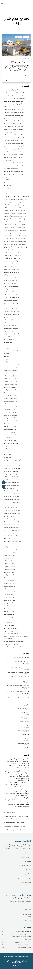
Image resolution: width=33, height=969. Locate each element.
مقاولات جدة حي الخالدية (9, 569)
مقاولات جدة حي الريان (9, 577)
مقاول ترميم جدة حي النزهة (10, 432)
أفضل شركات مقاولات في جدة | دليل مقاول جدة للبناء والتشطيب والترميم (17, 662)
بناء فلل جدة (26, 763)
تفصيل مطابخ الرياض (26, 882)
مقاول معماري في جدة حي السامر (11, 496)
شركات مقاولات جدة (8, 249)
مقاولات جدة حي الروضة (9, 575)
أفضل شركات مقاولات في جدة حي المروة (13, 157)
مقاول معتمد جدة (7, 457)
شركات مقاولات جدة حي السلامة (11, 291)
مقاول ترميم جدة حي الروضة (10, 390)
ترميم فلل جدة (7, 182)
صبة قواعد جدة (10, 782)
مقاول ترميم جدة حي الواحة (10, 440)
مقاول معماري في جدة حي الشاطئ (12, 502)
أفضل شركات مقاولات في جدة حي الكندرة (13, 148)
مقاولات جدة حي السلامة (9, 586)
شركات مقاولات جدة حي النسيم (11, 325)
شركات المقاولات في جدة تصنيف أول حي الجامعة (15, 207)
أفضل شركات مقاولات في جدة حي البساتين (13, 101)
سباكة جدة (6, 193)
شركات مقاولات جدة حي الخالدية (11, 275)
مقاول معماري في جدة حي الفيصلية (12, 513)
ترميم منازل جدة (7, 185)
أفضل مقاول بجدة (13, 759)
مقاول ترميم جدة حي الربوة (10, 387)
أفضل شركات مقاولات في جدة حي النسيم (13, 165)
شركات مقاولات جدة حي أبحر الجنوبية (12, 252)
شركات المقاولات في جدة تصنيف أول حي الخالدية (15, 213)
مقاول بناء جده (26, 738)
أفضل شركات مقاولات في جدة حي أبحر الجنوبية (14, 92)
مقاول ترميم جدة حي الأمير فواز (11, 367)
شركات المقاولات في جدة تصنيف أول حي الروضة (15, 216)
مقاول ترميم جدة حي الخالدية (10, 384)
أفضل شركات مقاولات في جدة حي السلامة (13, 132)
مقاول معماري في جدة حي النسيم (11, 532)
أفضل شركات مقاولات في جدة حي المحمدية (14, 151)
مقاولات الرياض (27, 873)
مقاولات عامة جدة (13, 791)
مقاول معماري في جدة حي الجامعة (12, 476)
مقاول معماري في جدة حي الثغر (11, 474)
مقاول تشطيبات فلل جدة (10, 793)
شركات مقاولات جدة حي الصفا (11, 300)
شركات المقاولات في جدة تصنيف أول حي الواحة (15, 244)
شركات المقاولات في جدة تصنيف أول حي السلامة (15, 221)
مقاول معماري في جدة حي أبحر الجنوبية (13, 460)
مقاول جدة (6, 446)
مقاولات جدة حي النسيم (9, 619)
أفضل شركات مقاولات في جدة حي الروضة (13, 120)
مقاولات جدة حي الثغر (9, 561)
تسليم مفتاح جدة (7, 188)
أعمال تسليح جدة (25, 759)
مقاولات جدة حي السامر (9, 583)
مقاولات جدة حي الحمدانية (10, 566)
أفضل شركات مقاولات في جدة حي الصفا (13, 140)
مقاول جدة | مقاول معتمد (23, 743)
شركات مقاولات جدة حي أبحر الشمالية (12, 255)
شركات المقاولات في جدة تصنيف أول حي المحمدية (15, 238)
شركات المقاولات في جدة (23, 708)
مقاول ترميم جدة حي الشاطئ (10, 404)
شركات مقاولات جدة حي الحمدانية (11, 272)
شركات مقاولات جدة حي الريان (11, 283)
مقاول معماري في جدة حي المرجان (12, 521)
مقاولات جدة (19, 37)
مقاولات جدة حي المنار (9, 614)
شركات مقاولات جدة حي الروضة (11, 280)
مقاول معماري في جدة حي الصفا (11, 507)
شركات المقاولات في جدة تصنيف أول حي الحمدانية (15, 210)
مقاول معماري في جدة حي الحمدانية (12, 479)
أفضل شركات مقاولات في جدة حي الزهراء (13, 126)
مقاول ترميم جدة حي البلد (9, 373)
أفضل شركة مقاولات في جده (22, 712)
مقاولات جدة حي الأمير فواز (10, 552)
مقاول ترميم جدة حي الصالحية (10, 406)
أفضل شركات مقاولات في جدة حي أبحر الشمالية (15, 95)
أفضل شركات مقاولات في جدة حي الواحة (13, 171)
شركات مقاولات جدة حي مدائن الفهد (12, 333)
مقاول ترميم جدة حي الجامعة (10, 378)
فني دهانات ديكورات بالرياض (24, 878)
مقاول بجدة (25, 37)
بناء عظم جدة (7, 179)
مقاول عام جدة (7, 448)
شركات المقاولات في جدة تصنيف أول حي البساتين (15, 202)
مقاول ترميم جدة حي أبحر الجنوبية (11, 361)
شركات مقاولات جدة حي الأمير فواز (12, 258)
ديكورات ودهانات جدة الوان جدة (23, 857)
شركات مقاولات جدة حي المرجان (11, 314)
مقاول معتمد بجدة (16, 802)
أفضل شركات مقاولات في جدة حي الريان (13, 123)
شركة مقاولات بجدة (24, 747)
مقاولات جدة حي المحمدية (10, 605)
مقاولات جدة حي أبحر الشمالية (10, 549)
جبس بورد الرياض (27, 852)
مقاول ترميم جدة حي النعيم (10, 437)
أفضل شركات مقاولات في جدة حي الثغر (13, 106)
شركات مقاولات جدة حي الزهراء (11, 286)
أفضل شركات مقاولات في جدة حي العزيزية (13, 143)
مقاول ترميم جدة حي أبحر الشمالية (11, 364)
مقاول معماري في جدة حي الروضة (11, 488)
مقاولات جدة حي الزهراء (9, 580)
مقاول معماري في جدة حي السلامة (12, 499)
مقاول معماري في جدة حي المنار (11, 527)
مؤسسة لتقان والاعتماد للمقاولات (11, 350)
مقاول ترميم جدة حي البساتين (10, 370)
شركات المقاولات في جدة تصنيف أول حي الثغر (14, 204)
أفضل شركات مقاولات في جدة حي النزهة (13, 162)
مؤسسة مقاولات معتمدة (9, 353)
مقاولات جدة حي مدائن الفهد (10, 628)
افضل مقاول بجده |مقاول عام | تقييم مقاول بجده (14, 644)
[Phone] (3, 482)
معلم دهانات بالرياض (26, 865)
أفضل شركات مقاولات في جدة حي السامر (13, 129)
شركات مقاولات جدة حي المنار (11, 319)
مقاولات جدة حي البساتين (9, 555)
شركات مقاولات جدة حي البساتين (11, 261)
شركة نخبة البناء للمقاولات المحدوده (21, 725)
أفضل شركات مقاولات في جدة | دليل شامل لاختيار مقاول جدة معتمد (18, 686)
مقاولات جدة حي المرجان (9, 608)
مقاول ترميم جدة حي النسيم (10, 434)
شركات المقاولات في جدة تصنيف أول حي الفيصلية (15, 233)
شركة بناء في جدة (8, 336)
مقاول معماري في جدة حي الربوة (11, 485)
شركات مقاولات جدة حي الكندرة (11, 308)
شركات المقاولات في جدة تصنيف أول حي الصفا (14, 227)
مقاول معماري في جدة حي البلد (11, 471)
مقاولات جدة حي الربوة (9, 572)
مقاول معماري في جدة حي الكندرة (11, 516)
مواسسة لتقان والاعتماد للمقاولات (11, 631)
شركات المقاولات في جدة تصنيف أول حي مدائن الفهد (16, 247)
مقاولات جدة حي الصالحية (9, 591)
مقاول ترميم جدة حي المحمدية (10, 420)
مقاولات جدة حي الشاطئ (9, 589)
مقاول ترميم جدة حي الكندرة (10, 418)
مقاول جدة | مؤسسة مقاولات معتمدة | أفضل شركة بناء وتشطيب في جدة (17, 692)
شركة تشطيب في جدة (9, 339)
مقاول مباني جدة (7, 454)
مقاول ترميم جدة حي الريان (10, 392)
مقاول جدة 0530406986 (24, 721)
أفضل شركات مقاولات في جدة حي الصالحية (14, 137)
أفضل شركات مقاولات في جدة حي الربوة (13, 118)
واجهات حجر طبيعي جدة (12, 804)
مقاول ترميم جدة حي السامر (10, 398)
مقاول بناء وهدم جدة (24, 717)
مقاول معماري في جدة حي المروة (11, 524)
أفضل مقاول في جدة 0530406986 (11, 633)
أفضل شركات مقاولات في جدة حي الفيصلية (14, 146)
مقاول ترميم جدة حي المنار (10, 429)
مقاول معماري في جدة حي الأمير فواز (12, 465)
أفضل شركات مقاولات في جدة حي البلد (13, 104)
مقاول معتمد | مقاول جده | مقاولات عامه (13, 646)
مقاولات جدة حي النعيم (9, 622)
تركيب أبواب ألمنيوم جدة (13, 765)
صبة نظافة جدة (26, 784)
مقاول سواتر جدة (17, 795)
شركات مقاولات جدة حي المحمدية (11, 311)
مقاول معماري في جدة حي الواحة (11, 538)
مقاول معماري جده (25, 734)
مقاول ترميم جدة (7, 359)
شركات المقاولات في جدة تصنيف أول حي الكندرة (15, 235)
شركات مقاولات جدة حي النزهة (11, 322)
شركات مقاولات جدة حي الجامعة (11, 269)
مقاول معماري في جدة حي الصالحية (12, 504)
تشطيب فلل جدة (23, 774)
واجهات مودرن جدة (18, 806)
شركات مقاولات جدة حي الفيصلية (11, 305)
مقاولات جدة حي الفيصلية (9, 600)
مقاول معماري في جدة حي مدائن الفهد (12, 541)
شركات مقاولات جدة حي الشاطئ (11, 294)
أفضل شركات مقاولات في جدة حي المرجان (13, 154)
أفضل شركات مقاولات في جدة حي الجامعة (13, 109)
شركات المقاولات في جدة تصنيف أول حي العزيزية (15, 230)
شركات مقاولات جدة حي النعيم (11, 328)
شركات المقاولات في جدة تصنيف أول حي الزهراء (15, 219)
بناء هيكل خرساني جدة (23, 765)
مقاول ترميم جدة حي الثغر (10, 375)
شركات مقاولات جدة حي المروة (11, 317)
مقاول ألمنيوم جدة (10, 788)
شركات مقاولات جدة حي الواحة (11, 331)
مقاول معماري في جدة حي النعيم (11, 535)
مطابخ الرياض (27, 861)
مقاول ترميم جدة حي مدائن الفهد (11, 443)
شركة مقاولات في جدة (21, 782)
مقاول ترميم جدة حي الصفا (10, 409)
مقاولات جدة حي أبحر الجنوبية (10, 546)
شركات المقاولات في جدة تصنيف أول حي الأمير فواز (15, 199)
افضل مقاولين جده (25, 681)
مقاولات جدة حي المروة (9, 611)
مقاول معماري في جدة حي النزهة (11, 530)
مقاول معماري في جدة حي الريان (11, 490)
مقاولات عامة (26, 704)
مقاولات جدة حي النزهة (9, 617)
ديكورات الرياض (27, 869)
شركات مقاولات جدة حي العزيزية (11, 303)
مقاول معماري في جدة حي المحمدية (12, 518)
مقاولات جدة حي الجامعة (9, 563)
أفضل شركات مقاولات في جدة (11, 90)
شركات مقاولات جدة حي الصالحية (11, 297)
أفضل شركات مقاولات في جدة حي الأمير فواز (14, 98)
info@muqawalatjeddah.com (24, 944)
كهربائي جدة (6, 347)
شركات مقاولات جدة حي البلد (10, 263)
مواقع (16, 961)
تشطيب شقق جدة (8, 190)
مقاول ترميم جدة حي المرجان (10, 423)
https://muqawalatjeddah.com (24, 947)
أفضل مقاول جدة (7, 176)
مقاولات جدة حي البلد (8, 558)
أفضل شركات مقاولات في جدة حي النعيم (13, 168)
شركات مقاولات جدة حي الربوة (11, 277)
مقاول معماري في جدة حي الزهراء (11, 493)
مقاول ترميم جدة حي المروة (10, 426)
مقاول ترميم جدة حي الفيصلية (10, 415)
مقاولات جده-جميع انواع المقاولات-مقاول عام (14, 641)
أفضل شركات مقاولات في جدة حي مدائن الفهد (14, 174)
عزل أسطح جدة (7, 345)
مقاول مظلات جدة (26, 802)
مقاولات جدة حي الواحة (9, 625)
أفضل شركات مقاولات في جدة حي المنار (13, 160)
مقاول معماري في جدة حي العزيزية (12, 510)
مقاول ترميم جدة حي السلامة (10, 401)
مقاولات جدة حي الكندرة (9, 603)
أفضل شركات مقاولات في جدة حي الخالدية (13, 115)
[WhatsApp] (3, 487)
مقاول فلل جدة (7, 451)
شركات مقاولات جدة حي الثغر (10, 266)
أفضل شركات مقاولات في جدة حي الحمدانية (14, 112)
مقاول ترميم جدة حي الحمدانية (10, 381)
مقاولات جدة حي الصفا (9, 594)
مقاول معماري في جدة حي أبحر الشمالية (13, 462)
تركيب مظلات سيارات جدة (24, 767)
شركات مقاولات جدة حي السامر (11, 289)
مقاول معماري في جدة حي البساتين (12, 468)
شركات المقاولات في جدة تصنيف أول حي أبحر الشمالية (16, 196)
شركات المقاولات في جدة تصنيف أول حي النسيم (15, 241)
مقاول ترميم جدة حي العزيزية (10, 412)
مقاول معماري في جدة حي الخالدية (12, 482)
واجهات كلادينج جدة (26, 806)
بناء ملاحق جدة (18, 763)
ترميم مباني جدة (25, 769)
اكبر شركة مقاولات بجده (23, 730)
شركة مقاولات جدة (8, 342)
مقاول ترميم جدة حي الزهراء (10, 395)
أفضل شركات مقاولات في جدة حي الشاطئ (13, 134)
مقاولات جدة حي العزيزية (9, 597)
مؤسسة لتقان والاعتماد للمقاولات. (21, 786)
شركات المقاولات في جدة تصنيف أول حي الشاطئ (15, 224)
